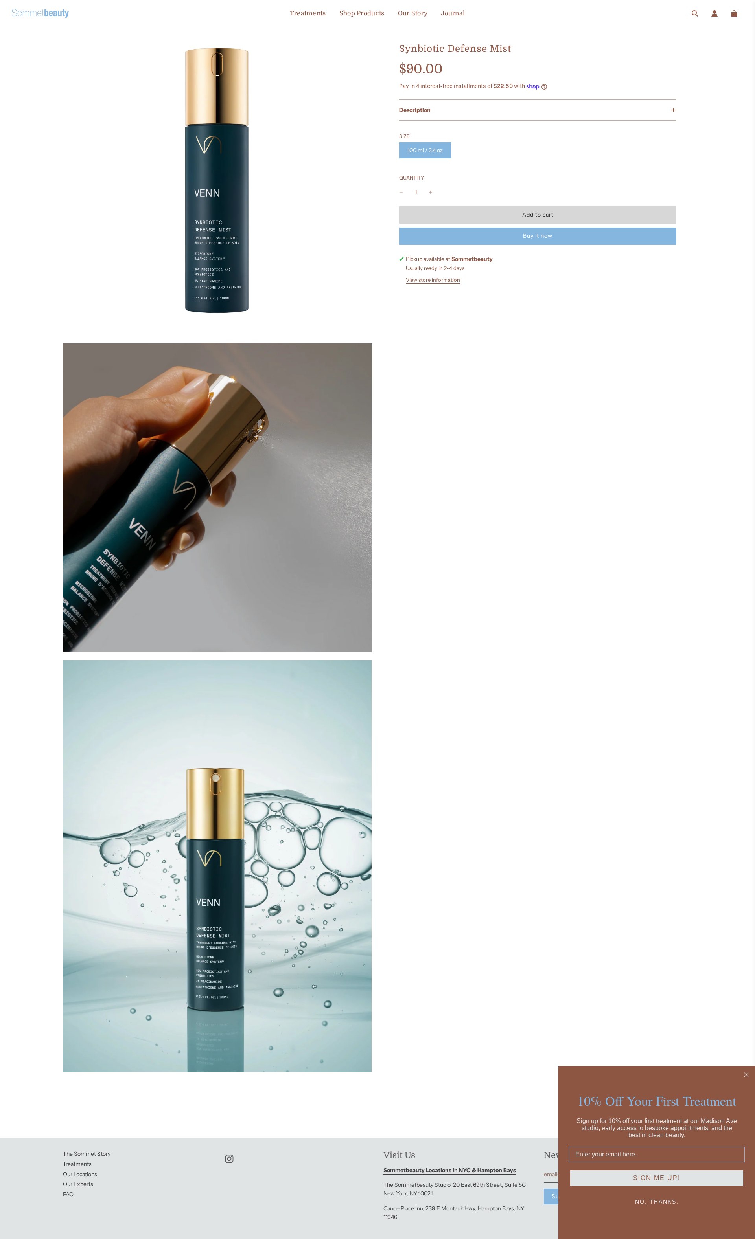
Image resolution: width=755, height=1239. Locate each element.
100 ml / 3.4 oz (425, 150)
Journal (453, 13)
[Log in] (714, 13)
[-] (401, 192)
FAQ (68, 1194)
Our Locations (80, 1174)
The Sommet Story (86, 1153)
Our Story (413, 13)
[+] (431, 192)
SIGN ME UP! (656, 1178)
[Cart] (734, 13)
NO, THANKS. (657, 1202)
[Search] (695, 13)
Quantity (411, 178)
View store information (433, 280)
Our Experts (78, 1184)
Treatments (308, 13)
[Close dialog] (746, 1074)
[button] (537, 110)
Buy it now (537, 235)
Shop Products (362, 13)
